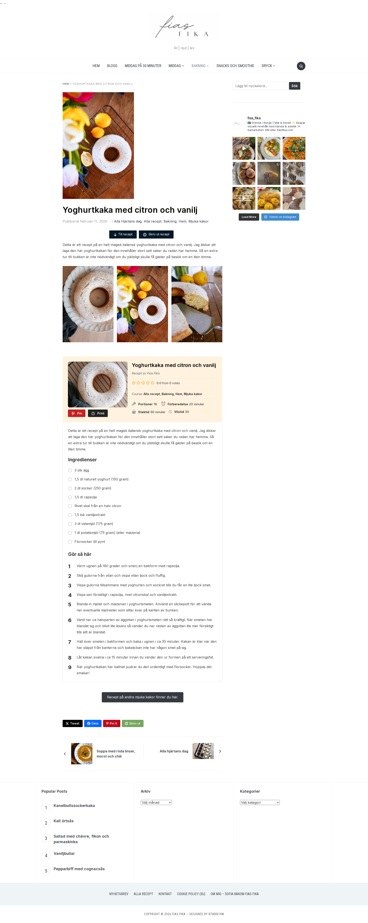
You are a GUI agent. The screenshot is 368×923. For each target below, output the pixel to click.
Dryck (267, 65)
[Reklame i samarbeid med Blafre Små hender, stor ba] (294, 198)
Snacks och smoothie (235, 65)
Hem (96, 65)
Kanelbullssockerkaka (74, 805)
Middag (175, 65)
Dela (95, 723)
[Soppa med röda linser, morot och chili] (82, 753)
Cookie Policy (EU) (191, 894)
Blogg (112, 65)
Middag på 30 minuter (143, 65)
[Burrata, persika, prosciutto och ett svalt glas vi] (244, 148)
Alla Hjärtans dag (128, 221)
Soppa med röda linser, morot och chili (116, 753)
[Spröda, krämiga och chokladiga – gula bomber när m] (294, 173)
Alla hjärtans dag (174, 751)
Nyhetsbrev (118, 894)
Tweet (74, 723)
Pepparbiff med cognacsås (79, 869)
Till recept (125, 234)
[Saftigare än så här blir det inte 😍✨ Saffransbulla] (268, 198)
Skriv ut (134, 723)
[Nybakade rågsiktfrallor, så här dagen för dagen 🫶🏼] (244, 173)
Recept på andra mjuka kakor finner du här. (142, 697)
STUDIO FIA (216, 914)
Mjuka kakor (198, 221)
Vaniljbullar (64, 853)
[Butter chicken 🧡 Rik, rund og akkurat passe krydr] (294, 148)
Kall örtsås (64, 821)
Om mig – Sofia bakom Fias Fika (235, 894)
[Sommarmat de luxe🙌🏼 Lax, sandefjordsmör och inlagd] (268, 148)
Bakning (199, 65)
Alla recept (152, 221)
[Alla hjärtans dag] (203, 751)
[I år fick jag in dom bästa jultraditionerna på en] (268, 173)
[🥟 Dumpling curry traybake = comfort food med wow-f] (244, 198)
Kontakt (165, 894)
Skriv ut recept (158, 234)
